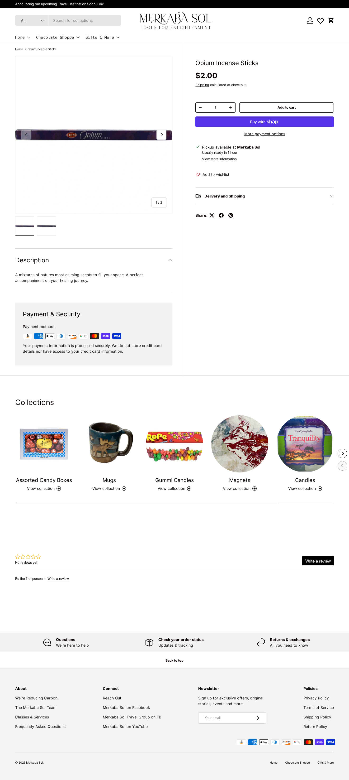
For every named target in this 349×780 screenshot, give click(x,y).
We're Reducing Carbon (36, 698)
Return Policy (315, 726)
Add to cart (287, 107)
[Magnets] (239, 443)
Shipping (202, 85)
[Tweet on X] (212, 215)
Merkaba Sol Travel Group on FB (132, 717)
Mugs (109, 480)
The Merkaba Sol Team (36, 707)
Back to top (174, 660)
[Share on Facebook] (221, 215)
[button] (331, 20)
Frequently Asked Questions (40, 726)
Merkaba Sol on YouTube (125, 726)
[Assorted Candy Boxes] (44, 443)
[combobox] (68, 20)
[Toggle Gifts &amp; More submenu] (118, 37)
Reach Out (112, 698)
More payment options (264, 133)
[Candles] (305, 443)
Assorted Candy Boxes (44, 480)
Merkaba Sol (34, 762)
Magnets (239, 480)
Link (100, 4)
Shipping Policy (317, 717)
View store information (219, 159)
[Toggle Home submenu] (28, 37)
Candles (305, 480)
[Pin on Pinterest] (231, 215)
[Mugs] (109, 443)
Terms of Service (318, 707)
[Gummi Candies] (174, 443)
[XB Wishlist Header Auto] (320, 19)
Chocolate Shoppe (55, 37)
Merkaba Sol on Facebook (126, 707)
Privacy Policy (316, 698)
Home (20, 37)
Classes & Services (32, 717)
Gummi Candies (174, 480)
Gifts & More (99, 37)
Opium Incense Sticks (42, 49)
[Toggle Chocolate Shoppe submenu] (78, 37)
